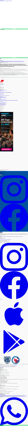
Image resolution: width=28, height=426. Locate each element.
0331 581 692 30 (2, 239)
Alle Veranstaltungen (3, 104)
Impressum (10, 366)
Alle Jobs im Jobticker (3, 97)
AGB (5, 366)
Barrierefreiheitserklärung (2, 366)
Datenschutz (7, 366)
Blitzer (9, 61)
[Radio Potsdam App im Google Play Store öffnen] (14, 355)
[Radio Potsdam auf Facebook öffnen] (14, 231)
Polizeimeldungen (14, 61)
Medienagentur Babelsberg (14, 365)
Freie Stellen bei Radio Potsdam (19, 236)
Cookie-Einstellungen (13, 366)
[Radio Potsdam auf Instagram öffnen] (14, 270)
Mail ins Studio (14, 236)
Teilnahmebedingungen (10, 236)
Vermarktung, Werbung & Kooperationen (4, 236)
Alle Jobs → (1, 177)
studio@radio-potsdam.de (8, 239)
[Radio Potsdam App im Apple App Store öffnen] (14, 327)
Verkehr (6, 61)
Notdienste (20, 61)
